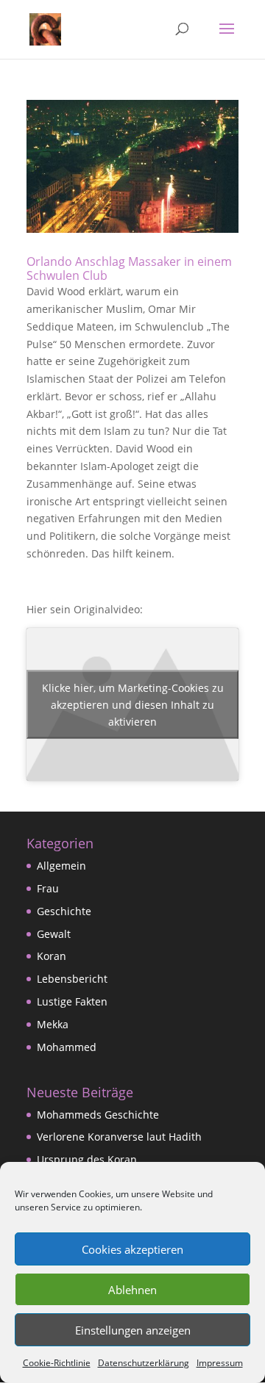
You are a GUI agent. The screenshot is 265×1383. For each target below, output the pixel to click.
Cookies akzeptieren (132, 1249)
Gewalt (54, 934)
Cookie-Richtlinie (57, 1363)
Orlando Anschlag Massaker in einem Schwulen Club (129, 268)
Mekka (52, 1024)
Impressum (220, 1363)
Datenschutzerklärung (143, 1363)
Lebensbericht (72, 979)
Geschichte (64, 911)
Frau (48, 888)
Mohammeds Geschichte (98, 1115)
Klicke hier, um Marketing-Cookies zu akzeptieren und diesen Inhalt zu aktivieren (133, 705)
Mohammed (66, 1047)
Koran (51, 956)
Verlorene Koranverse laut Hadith (119, 1137)
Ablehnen (132, 1289)
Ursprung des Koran (87, 1159)
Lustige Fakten (72, 1001)
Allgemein (61, 866)
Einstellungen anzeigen (133, 1330)
